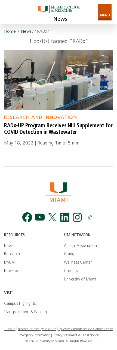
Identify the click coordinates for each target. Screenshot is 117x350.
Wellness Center (78, 263)
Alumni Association (80, 246)
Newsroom (13, 271)
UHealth (10, 329)
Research (12, 254)
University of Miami (80, 279)
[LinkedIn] (65, 217)
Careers (71, 271)
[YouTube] (39, 217)
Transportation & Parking (25, 312)
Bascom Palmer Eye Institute (37, 329)
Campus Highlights (20, 304)
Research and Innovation (40, 117)
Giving (69, 254)
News (60, 19)
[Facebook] (27, 217)
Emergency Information (34, 335)
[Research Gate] (90, 217)
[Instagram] (77, 217)
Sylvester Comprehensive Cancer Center (86, 329)
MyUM (9, 263)
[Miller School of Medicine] (58, 12)
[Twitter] (52, 217)
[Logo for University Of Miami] (58, 192)
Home (10, 31)
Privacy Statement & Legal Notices (76, 335)
